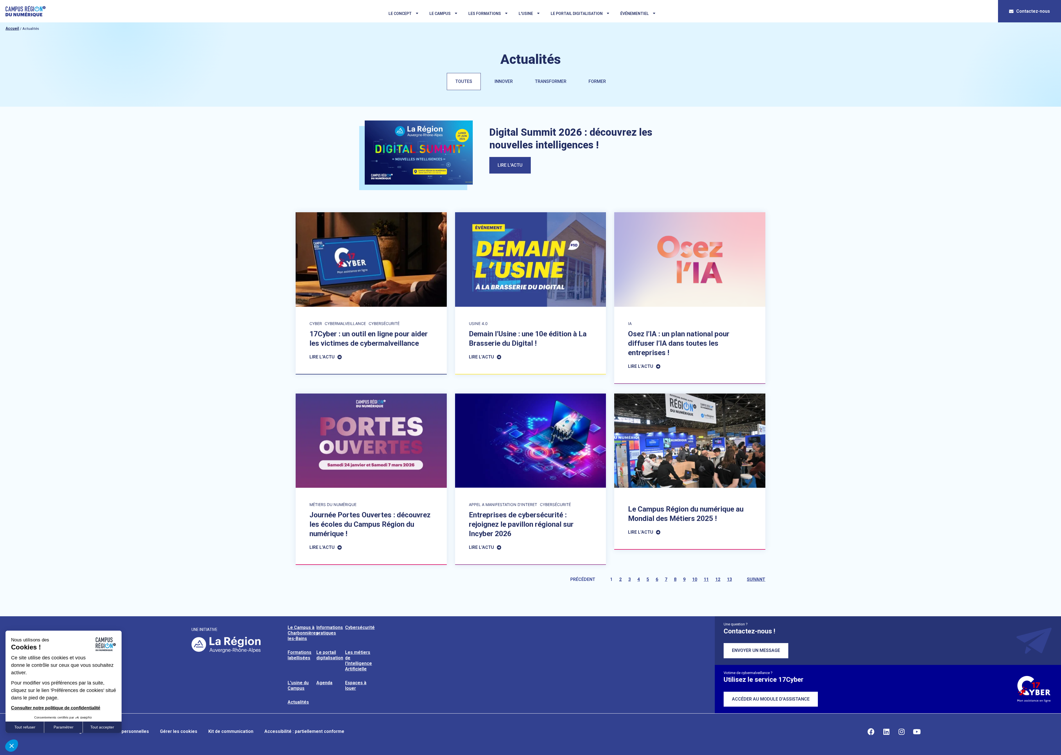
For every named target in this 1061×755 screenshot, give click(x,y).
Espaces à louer (355, 685)
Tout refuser (24, 727)
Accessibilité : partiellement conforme (304, 731)
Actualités (298, 702)
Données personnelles (125, 731)
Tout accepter (102, 727)
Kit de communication (230, 731)
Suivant (756, 579)
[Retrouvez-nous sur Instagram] (901, 731)
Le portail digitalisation (577, 13)
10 (694, 579)
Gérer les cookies (178, 731)
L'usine (526, 13)
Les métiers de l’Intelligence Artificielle (358, 661)
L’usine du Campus (298, 685)
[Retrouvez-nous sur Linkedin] (886, 731)
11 (706, 579)
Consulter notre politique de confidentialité (55, 708)
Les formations (484, 13)
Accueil (12, 28)
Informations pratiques (329, 630)
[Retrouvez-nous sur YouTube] (917, 731)
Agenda (324, 682)
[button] (11, 745)
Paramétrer (63, 727)
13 (729, 579)
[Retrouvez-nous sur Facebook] (871, 731)
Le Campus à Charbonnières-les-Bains (304, 633)
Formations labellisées (299, 655)
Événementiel (634, 13)
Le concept (400, 13)
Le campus (440, 13)
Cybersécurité (360, 627)
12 (717, 579)
